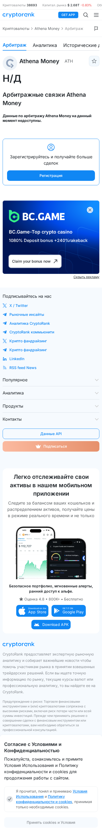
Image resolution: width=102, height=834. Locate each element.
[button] (32, 611)
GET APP (68, 15)
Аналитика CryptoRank (29, 323)
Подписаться (55, 446)
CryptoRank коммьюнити (31, 332)
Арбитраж (14, 45)
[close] (90, 210)
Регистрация (51, 175)
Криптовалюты (16, 28)
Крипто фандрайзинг (28, 341)
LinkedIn (16, 358)
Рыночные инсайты (26, 314)
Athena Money (47, 28)
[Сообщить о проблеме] (96, 28)
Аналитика (45, 45)
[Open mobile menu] (96, 15)
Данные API (51, 433)
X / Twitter (18, 305)
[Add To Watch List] (94, 61)
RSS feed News (23, 367)
